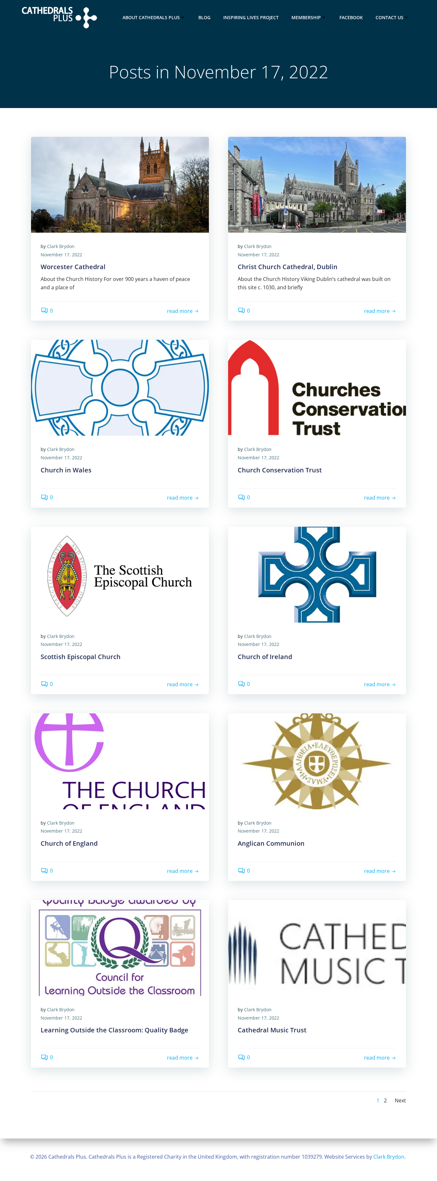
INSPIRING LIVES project (251, 17)
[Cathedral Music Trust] (317, 948)
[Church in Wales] (120, 388)
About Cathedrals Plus (151, 17)
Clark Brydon (61, 246)
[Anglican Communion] (317, 761)
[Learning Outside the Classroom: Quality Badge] (120, 948)
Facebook (351, 17)
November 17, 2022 (61, 255)
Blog (204, 17)
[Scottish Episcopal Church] (120, 575)
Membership (306, 17)
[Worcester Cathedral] (120, 185)
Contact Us (389, 17)
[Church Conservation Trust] (317, 388)
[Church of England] (120, 761)
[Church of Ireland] (317, 575)
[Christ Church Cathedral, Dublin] (317, 185)
